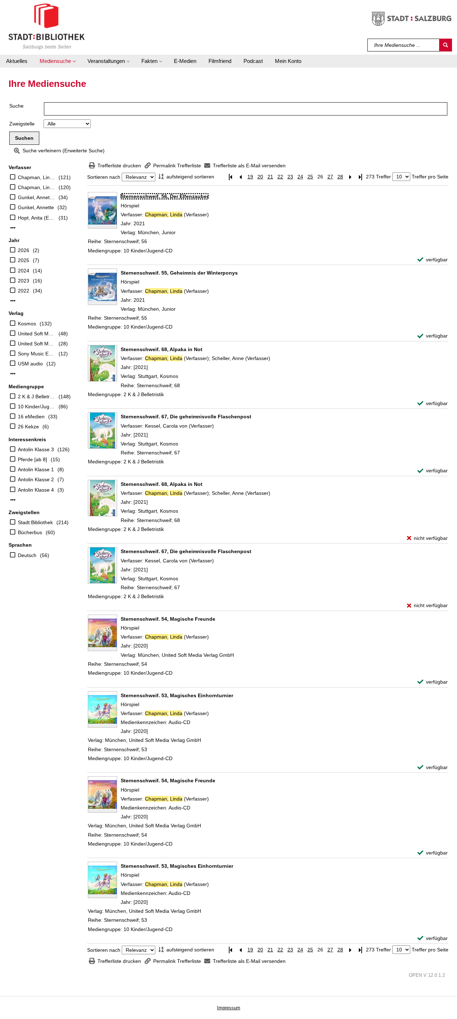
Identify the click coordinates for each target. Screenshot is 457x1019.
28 (340, 176)
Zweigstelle (22, 124)
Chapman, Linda (36, 177)
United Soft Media (36, 343)
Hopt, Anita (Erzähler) (36, 218)
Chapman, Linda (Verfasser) (36, 187)
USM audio (30, 363)
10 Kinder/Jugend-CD (36, 406)
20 (260, 176)
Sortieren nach (103, 177)
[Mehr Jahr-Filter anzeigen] (13, 300)
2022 (23, 291)
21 (270, 176)
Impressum (228, 1007)
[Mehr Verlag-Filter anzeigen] (13, 373)
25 (310, 176)
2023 (23, 281)
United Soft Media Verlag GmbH (36, 333)
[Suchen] (445, 45)
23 (290, 176)
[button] (57, 61)
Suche (16, 106)
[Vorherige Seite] (240, 176)
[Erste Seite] (230, 176)
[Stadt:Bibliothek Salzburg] (47, 26)
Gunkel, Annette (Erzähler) (36, 197)
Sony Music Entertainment (36, 353)
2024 (23, 271)
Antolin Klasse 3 (36, 449)
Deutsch (27, 555)
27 (330, 176)
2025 (23, 260)
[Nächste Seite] (350, 176)
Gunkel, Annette (36, 207)
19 (250, 176)
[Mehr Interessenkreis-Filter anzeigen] (13, 500)
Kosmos (27, 323)
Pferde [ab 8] (32, 459)
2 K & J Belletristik (36, 396)
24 (300, 176)
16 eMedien (31, 416)
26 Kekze (28, 426)
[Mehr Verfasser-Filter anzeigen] (13, 227)
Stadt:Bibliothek (35, 522)
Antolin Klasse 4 (36, 490)
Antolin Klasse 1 (36, 469)
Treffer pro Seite (430, 176)
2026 (23, 250)
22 (280, 176)
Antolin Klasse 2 (36, 479)
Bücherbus (30, 532)
